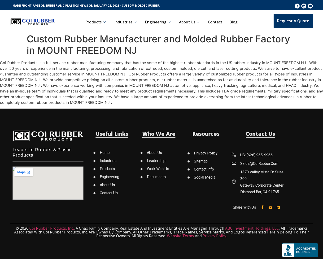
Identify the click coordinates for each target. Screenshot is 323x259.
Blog (233, 22)
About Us (187, 22)
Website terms (180, 235)
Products (93, 22)
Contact (215, 22)
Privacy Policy (214, 235)
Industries (123, 22)
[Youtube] (310, 6)
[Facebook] (263, 207)
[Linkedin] (303, 6)
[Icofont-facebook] (297, 6)
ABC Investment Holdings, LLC (252, 228)
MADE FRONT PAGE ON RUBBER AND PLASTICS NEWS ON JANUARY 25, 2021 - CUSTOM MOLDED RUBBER (86, 6)
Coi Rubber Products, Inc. (51, 228)
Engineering (155, 22)
